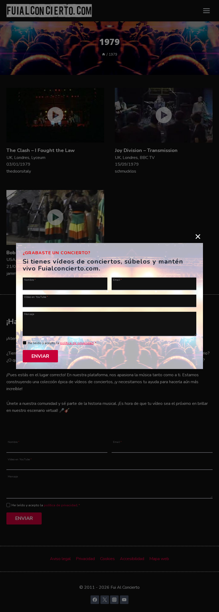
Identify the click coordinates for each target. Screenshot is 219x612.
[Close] (198, 236)
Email (117, 279)
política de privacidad (76, 343)
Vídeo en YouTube (36, 296)
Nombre (30, 279)
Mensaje (29, 313)
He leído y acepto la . (62, 343)
